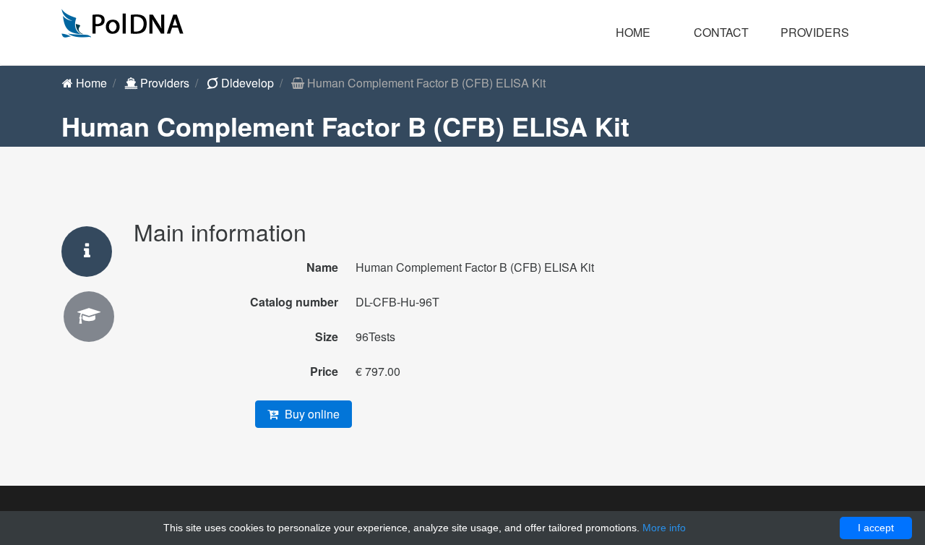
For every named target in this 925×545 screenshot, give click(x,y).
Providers (163, 82)
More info (664, 527)
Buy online (311, 413)
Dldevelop (246, 82)
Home (633, 32)
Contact (721, 32)
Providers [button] (814, 32)
